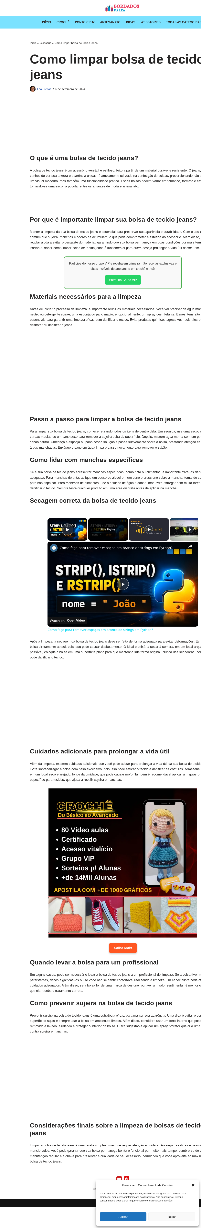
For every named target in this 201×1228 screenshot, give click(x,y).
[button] (193, 1185)
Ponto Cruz (85, 22)
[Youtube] (119, 1179)
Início (46, 22)
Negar (172, 1216)
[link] (54, 548)
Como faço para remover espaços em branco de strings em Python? (116, 547)
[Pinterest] (126, 1179)
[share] (190, 545)
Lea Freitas (44, 89)
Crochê (63, 22)
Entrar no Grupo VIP (123, 280)
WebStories (151, 22)
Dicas (130, 22)
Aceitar (123, 1216)
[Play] (149, 529)
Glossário (45, 42)
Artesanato (110, 22)
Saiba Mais (123, 948)
